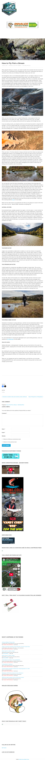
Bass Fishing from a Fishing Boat (35, 396)
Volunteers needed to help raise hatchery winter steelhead (15, 396)
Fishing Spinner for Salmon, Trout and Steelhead (11, 659)
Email (3, 432)
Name (3, 429)
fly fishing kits (10, 339)
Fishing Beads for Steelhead (7, 664)
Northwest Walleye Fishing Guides (8, 642)
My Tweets (4, 747)
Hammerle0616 (5, 653)
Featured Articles (26, 65)
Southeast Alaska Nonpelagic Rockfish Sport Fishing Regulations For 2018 (16, 668)
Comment (4, 413)
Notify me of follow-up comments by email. (12, 439)
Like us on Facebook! (8, 752)
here (13, 199)
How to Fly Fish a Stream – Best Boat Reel (15, 404)
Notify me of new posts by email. (10, 441)
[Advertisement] (12, 624)
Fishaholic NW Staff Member (15, 65)
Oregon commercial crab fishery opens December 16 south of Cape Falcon (16, 646)
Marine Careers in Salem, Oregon (8, 655)
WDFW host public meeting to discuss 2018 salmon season (13, 677)
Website (3, 436)
